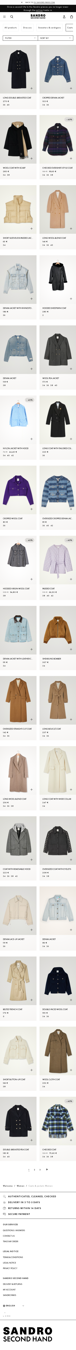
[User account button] (64, 17)
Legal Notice (9, 1263)
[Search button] (11, 17)
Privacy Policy (10, 1268)
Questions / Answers (14, 1230)
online (39, 10)
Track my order (10, 1241)
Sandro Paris (9, 1295)
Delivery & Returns (12, 1284)
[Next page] (47, 1169)
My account (9, 1290)
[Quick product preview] (31, 88)
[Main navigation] (4, 17)
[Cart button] (71, 17)
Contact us (9, 1236)
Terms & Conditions (13, 1257)
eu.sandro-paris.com (44, 2)
